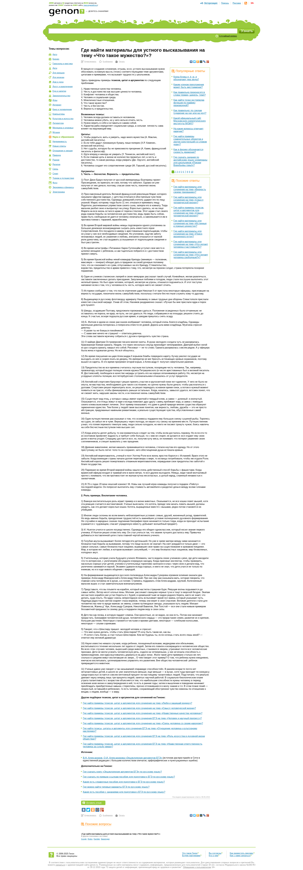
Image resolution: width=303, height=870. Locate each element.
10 (192, 172)
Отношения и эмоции (63, 150)
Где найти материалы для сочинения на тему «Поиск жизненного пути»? (187, 234)
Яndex (90, 839)
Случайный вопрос (228, 36)
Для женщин (59, 73)
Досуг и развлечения (63, 86)
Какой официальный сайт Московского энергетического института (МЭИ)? (189, 121)
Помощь (225, 3)
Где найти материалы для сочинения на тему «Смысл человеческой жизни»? (188, 200)
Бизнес (56, 59)
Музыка (56, 132)
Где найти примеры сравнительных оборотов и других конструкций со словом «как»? (190, 140)
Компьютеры (59, 114)
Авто (55, 54)
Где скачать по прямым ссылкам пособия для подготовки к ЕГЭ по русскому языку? (129, 776)
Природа (57, 155)
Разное (56, 160)
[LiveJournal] (204, 62)
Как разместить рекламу (241, 853)
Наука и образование (63, 137)
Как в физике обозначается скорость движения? (188, 150)
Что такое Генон (189, 853)
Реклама (237, 3)
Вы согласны (215, 853)
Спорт (55, 173)
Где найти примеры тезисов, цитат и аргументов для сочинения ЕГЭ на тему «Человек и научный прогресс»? (142, 718)
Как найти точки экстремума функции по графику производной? (188, 103)
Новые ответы (59, 146)
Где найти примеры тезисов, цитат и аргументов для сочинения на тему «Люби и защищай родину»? (137, 703)
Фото (55, 183)
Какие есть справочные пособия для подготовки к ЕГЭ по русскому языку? (124, 781)
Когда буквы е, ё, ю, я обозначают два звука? (186, 78)
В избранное (108, 61)
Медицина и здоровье (63, 128)
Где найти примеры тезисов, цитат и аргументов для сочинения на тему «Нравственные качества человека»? (142, 713)
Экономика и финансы (63, 187)
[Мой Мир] (201, 62)
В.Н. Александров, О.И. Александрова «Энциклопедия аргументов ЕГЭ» (123, 757)
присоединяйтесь (90, 5)
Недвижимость (60, 141)
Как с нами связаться (240, 855)
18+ (252, 3)
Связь (55, 169)
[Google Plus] (207, 62)
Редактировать (90, 61)
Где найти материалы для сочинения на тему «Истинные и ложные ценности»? (190, 223)
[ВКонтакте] (191, 62)
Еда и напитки (59, 91)
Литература (58, 123)
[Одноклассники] (197, 62)
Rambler (97, 839)
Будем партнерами (191, 855)
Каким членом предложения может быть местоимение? (188, 85)
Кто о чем (213, 855)
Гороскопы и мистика (63, 63)
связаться (60, 865)
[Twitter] (194, 62)
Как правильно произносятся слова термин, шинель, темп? (189, 93)
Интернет (57, 105)
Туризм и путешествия (63, 178)
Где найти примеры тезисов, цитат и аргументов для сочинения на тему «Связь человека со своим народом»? (143, 723)
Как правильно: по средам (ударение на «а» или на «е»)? (189, 111)
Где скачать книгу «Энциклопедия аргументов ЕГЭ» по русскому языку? (122, 771)
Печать (122, 61)
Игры (55, 100)
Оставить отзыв (93, 803)
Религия (56, 164)
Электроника (59, 192)
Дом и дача (58, 82)
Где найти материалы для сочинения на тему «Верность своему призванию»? (189, 189)
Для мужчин (58, 77)
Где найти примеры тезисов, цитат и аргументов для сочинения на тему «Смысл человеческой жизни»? (188, 211)
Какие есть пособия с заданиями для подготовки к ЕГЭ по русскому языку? (124, 792)
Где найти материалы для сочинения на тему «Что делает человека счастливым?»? (190, 244)
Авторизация (210, 3)
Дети (55, 68)
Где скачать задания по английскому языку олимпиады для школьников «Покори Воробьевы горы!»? (190, 161)
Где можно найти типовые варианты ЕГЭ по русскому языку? (116, 786)
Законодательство (61, 95)
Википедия (105, 839)
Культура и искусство (63, 118)
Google (84, 839)
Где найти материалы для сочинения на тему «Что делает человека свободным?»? (190, 255)
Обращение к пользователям (197, 867)
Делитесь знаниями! (98, 11)
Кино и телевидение (62, 109)
